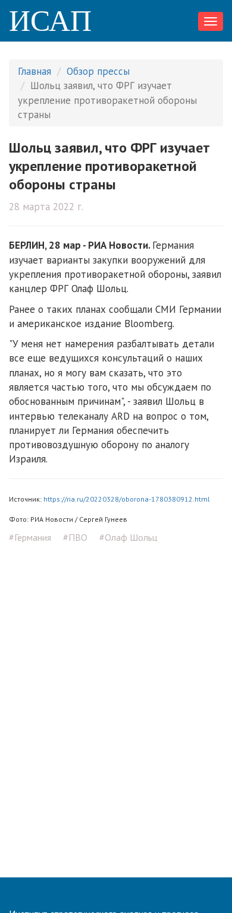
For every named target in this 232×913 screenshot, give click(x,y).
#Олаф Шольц (128, 537)
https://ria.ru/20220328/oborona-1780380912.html (126, 498)
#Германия (30, 537)
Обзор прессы (98, 71)
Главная (34, 71)
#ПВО (75, 537)
